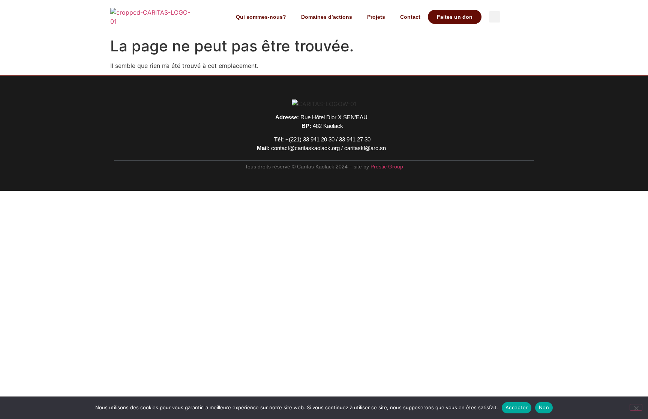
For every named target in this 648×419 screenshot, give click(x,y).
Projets (376, 17)
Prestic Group (386, 167)
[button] (494, 17)
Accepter (517, 407)
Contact (410, 17)
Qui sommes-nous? (261, 17)
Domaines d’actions (326, 17)
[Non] (636, 407)
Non (544, 407)
